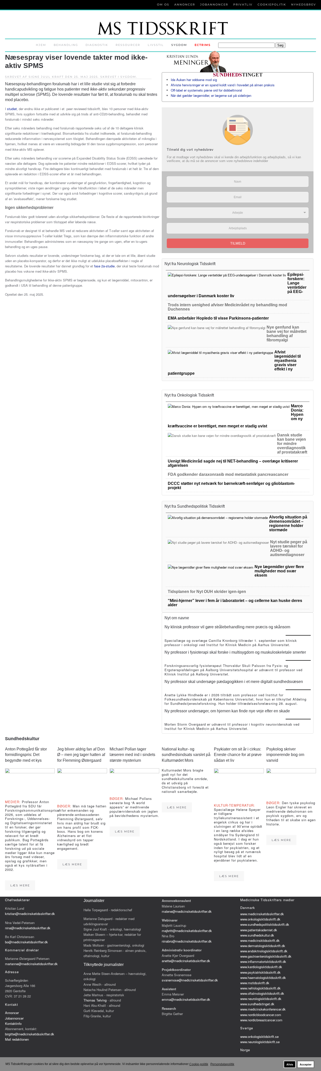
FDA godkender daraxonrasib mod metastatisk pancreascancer (228, 474)
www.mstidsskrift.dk (254, 982)
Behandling (66, 45)
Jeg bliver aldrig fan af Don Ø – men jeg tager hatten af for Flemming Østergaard (81, 754)
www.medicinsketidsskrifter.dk (262, 913)
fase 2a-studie (104, 266)
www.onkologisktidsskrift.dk (260, 919)
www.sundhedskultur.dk (257, 935)
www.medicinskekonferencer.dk (263, 1009)
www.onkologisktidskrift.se (259, 1036)
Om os (163, 4)
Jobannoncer (214, 4)
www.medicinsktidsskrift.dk (260, 940)
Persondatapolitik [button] (222, 1064)
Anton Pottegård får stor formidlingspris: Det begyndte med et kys (26, 754)
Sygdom (179, 45)
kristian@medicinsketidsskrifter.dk (30, 913)
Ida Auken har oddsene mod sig (194, 79)
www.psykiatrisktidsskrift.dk (260, 972)
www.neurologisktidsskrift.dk (260, 998)
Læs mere (20, 885)
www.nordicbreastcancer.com (261, 1020)
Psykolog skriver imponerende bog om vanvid (285, 754)
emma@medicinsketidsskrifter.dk (186, 999)
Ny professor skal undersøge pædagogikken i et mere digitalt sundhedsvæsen (234, 681)
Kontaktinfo (13, 1023)
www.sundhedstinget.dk (257, 1004)
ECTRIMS (203, 45)
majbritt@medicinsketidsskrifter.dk (187, 930)
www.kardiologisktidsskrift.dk (261, 966)
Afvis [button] (289, 1064)
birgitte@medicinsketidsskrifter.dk (29, 1034)
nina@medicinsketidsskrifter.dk (27, 928)
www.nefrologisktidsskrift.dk (260, 988)
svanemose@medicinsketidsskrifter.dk (190, 980)
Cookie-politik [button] (198, 1064)
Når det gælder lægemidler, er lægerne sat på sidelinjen (211, 95)
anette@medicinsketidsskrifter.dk (186, 960)
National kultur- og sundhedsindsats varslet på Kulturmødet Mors (186, 754)
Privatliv (243, 4)
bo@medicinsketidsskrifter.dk (26, 942)
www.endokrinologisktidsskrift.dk (263, 951)
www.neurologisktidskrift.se (260, 1041)
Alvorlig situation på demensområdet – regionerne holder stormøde (288, 523)
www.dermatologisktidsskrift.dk (262, 945)
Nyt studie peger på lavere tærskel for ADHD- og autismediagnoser (288, 548)
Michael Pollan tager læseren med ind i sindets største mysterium (132, 754)
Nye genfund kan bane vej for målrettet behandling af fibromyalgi (286, 333)
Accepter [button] (305, 1064)
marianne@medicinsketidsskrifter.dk (31, 963)
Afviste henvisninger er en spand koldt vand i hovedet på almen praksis (223, 85)
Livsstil (156, 45)
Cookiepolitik (272, 4)
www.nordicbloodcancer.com (260, 1014)
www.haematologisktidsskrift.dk (263, 977)
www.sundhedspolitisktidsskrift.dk (264, 924)
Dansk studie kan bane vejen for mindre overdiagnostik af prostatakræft (292, 443)
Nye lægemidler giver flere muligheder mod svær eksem (279, 571)
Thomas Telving (95, 1000)
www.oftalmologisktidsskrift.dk (262, 993)
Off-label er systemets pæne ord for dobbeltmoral (206, 90)
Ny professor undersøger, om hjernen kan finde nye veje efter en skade (227, 711)
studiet (12, 108)
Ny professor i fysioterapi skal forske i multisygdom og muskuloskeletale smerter (235, 652)
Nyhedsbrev (303, 4)
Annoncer (184, 4)
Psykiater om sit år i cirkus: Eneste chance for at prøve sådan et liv (238, 754)
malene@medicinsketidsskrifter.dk (187, 911)
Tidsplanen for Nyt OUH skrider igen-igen (207, 591)
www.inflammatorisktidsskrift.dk (263, 961)
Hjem (41, 45)
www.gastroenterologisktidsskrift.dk (265, 956)
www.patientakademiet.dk (258, 930)
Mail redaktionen (17, 1039)
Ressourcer (128, 45)
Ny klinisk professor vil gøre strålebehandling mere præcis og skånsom (227, 627)
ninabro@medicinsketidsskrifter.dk (187, 941)
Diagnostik (97, 45)
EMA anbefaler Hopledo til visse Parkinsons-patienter (218, 318)
